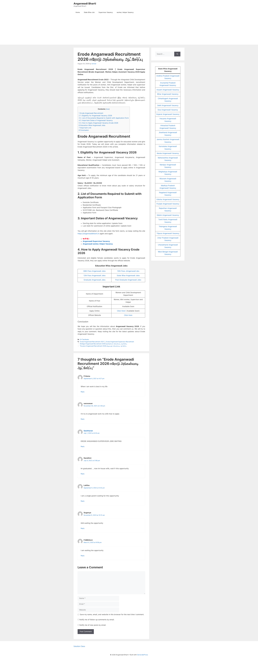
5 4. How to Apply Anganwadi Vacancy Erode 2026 (98, 123)
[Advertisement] (129, 30)
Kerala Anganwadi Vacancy (168, 153)
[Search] (177, 54)
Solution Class (79, 646)
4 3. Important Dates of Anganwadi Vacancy (96, 120)
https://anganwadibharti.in (88, 234)
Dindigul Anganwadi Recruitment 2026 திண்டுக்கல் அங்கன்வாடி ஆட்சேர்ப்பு (103, 344)
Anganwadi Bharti (85, 3)
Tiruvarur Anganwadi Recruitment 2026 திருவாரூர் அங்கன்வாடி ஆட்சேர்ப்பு (103, 346)
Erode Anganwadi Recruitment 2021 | (92, 341)
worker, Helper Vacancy (125, 12)
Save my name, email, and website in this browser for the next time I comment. (112, 614)
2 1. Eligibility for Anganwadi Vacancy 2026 (95, 116)
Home (78, 12)
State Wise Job (89, 12)
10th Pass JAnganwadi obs (128, 271)
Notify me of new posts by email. (92, 625)
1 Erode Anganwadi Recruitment (91, 113)
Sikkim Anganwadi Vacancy (168, 215)
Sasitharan (88, 431)
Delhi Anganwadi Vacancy (167, 105)
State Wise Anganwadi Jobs (128, 276)
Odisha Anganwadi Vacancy (167, 199)
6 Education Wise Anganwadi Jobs (92, 125)
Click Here (121, 311)
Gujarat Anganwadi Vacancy (167, 114)
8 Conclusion (84, 130)
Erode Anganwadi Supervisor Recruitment (120, 341)
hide (107, 109)
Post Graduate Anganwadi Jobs (128, 280)
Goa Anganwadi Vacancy (168, 110)
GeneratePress (142, 655)
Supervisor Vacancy (106, 12)
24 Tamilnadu (84, 339)
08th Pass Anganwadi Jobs (94, 271)
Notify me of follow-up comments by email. (96, 620)
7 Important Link (85, 128)
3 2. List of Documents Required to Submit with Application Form (104, 118)
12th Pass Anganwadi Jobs (95, 276)
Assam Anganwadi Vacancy (168, 90)
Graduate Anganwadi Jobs (94, 280)
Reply (82, 392)
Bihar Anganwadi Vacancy (167, 94)
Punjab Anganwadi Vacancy (168, 204)
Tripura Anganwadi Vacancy (168, 233)
